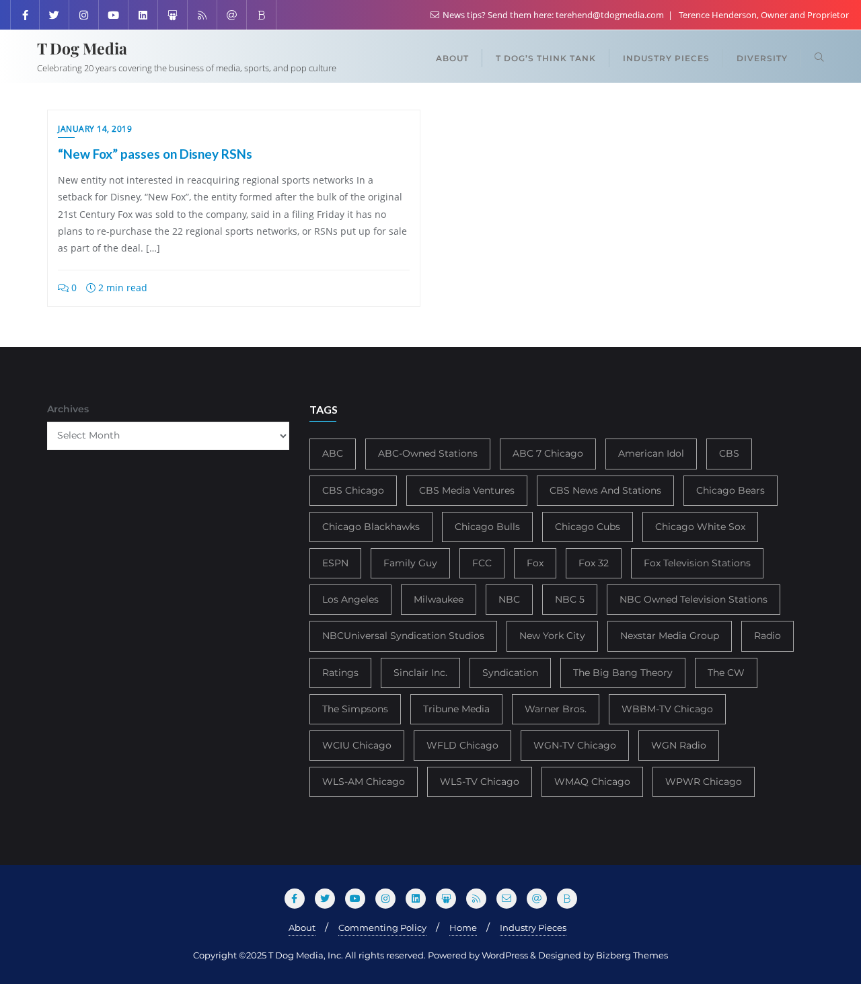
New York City (552, 636)
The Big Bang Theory (623, 673)
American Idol (651, 453)
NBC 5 (570, 599)
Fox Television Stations (697, 563)
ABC (332, 453)
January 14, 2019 (95, 129)
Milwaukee (438, 599)
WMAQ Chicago (592, 781)
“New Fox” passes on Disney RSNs (155, 153)
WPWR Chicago (703, 781)
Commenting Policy (382, 927)
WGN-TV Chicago (574, 745)
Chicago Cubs (587, 527)
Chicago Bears (730, 490)
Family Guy (410, 563)
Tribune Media (456, 709)
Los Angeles (350, 599)
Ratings (340, 673)
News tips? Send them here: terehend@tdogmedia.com (553, 15)
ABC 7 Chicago (548, 453)
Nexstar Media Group (669, 636)
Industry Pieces (533, 927)
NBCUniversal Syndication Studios (403, 636)
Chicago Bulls (487, 527)
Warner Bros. (556, 709)
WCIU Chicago (356, 745)
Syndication (510, 673)
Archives (68, 409)
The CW (726, 673)
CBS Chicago (353, 490)
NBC (509, 599)
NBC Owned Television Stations (694, 599)
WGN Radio (678, 745)
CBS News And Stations (605, 490)
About (302, 927)
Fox (535, 563)
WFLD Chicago (462, 745)
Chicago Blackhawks (371, 527)
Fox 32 (593, 563)
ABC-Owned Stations (428, 453)
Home (463, 927)
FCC (482, 563)
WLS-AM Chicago (363, 781)
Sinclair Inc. (420, 673)
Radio (767, 636)
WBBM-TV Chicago (667, 709)
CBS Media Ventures (467, 490)
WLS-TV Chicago (479, 781)
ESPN (335, 563)
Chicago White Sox (700, 527)
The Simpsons (355, 709)
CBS (729, 453)
